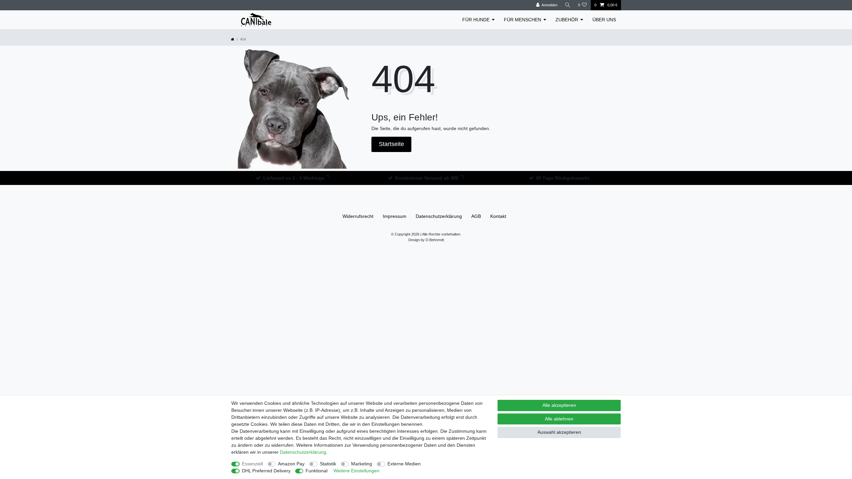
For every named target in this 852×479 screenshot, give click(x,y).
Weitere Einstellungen (356, 470)
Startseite (391, 144)
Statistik (328, 463)
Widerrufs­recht (357, 216)
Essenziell (252, 463)
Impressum (394, 216)
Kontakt (498, 216)
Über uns (604, 19)
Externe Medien (404, 463)
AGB (476, 216)
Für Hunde (476, 19)
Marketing (361, 463)
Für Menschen (522, 19)
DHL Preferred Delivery (266, 470)
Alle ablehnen (559, 418)
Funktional (316, 470)
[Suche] (567, 5)
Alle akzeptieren (559, 405)
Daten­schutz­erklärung (439, 216)
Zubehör (566, 19)
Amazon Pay (291, 463)
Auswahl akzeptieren (559, 432)
